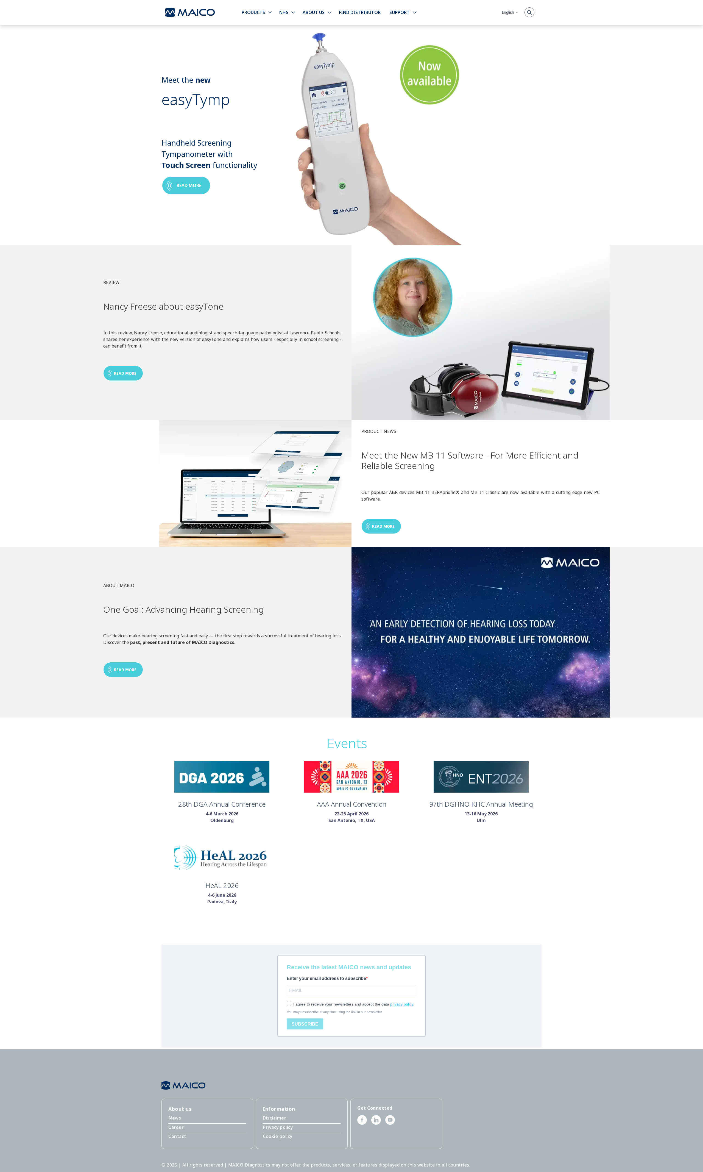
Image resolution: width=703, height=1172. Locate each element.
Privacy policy (278, 1127)
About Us (314, 12)
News (174, 1118)
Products (253, 12)
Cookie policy (277, 1136)
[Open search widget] (529, 12)
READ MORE (125, 373)
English (508, 12)
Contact (177, 1136)
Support (399, 12)
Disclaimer (274, 1118)
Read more (189, 185)
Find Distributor (360, 12)
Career (176, 1127)
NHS (283, 12)
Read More (125, 669)
